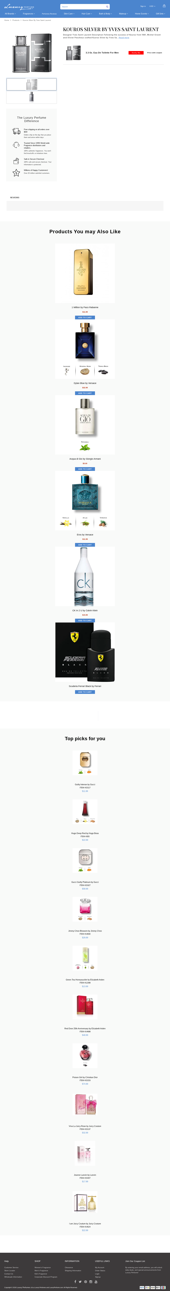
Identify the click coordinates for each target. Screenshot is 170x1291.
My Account (99, 1267)
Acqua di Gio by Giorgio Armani (85, 459)
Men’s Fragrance (41, 1271)
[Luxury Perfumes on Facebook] (74, 1281)
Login (97, 1274)
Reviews (14, 197)
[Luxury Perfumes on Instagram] (90, 1281)
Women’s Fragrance (43, 1267)
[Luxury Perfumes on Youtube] (95, 1281)
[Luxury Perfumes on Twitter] (79, 1281)
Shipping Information (73, 1271)
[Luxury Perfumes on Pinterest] (84, 1281)
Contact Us (8, 1274)
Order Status (100, 1271)
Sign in (143, 6)
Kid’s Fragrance (41, 1274)
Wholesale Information (13, 1277)
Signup (98, 1277)
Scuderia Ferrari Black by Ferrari (85, 686)
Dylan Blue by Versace (85, 383)
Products (15, 20)
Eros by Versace (85, 534)
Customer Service (11, 1267)
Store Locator (9, 1271)
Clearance (69, 1267)
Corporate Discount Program (46, 1277)
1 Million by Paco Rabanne (85, 307)
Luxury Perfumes (23, 1287)
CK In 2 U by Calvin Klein (85, 610)
